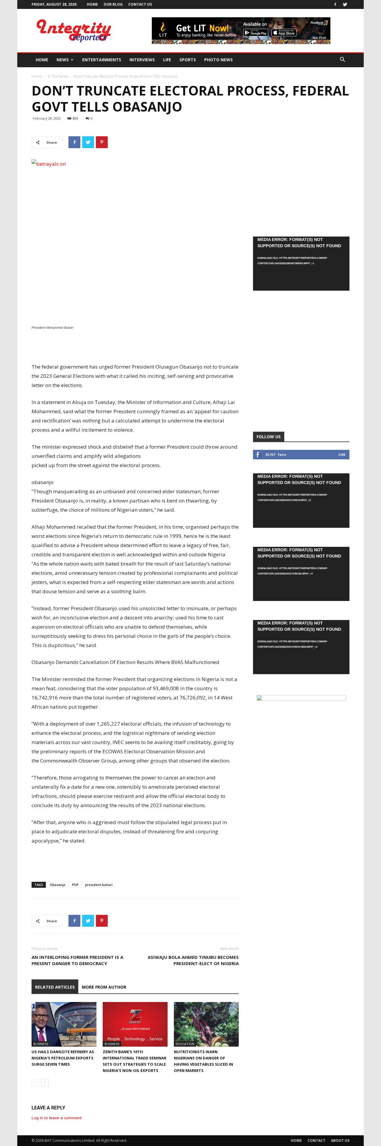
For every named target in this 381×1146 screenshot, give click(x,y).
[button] (342, 60)
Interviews (142, 59)
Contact (316, 1140)
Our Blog (113, 4)
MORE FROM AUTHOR (104, 987)
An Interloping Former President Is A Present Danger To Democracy (77, 960)
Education (185, 1044)
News (63, 59)
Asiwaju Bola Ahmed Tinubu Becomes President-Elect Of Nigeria (193, 960)
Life (167, 59)
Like (341, 454)
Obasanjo (57, 884)
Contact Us (140, 4)
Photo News (218, 59)
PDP (75, 884)
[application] (301, 264)
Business (40, 1044)
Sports (187, 59)
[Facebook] (335, 4)
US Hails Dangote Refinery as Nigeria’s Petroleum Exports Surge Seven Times (63, 1058)
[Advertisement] (135, 347)
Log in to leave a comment (57, 1117)
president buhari (99, 884)
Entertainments (101, 59)
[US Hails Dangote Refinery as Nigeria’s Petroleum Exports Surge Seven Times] (64, 1024)
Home (92, 4)
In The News (58, 76)
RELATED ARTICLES (55, 987)
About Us (340, 1140)
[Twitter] (345, 4)
